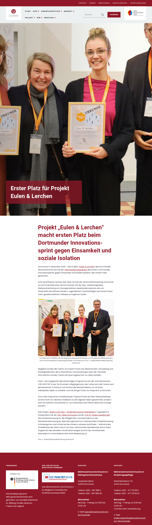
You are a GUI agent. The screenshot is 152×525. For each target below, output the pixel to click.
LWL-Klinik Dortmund (67, 415)
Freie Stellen (104, 3)
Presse (93, 3)
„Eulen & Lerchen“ (87, 266)
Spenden (114, 15)
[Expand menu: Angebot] (73, 11)
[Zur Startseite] (13, 13)
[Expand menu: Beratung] (55, 17)
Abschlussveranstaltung (75, 269)
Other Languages (138, 3)
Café (35, 11)
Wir (38, 18)
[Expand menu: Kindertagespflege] (61, 11)
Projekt (29, 18)
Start (28, 11)
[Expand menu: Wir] (41, 17)
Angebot (68, 11)
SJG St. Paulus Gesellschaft (97, 415)
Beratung (49, 18)
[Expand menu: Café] (38, 11)
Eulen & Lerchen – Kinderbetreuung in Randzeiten (73, 412)
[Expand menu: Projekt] (34, 17)
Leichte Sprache (120, 3)
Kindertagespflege (50, 11)
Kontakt (83, 3)
